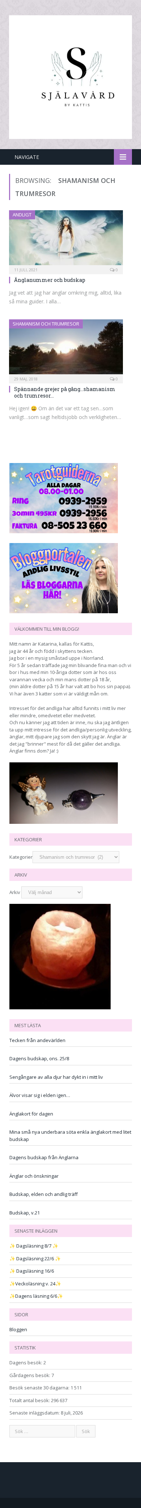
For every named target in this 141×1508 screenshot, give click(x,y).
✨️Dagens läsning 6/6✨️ (36, 1296)
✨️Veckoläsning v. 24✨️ (35, 1283)
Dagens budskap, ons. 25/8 (39, 1058)
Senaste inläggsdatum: (35, 1412)
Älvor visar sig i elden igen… (39, 1095)
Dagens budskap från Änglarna (43, 1157)
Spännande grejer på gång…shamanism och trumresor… (64, 392)
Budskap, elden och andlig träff (43, 1194)
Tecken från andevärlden (37, 1040)
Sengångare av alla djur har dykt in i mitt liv (56, 1077)
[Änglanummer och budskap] (66, 240)
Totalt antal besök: (30, 1400)
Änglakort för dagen (31, 1113)
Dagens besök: (26, 1362)
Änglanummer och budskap (49, 279)
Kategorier (21, 857)
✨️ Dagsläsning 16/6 (31, 1271)
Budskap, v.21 (24, 1212)
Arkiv (14, 892)
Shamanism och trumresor (46, 323)
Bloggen (18, 1329)
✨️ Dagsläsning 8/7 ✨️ (33, 1245)
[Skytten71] (70, 76)
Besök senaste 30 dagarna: (39, 1387)
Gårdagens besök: (30, 1375)
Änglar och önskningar (34, 1176)
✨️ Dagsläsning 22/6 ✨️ (35, 1258)
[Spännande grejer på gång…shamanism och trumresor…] (66, 349)
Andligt (22, 214)
